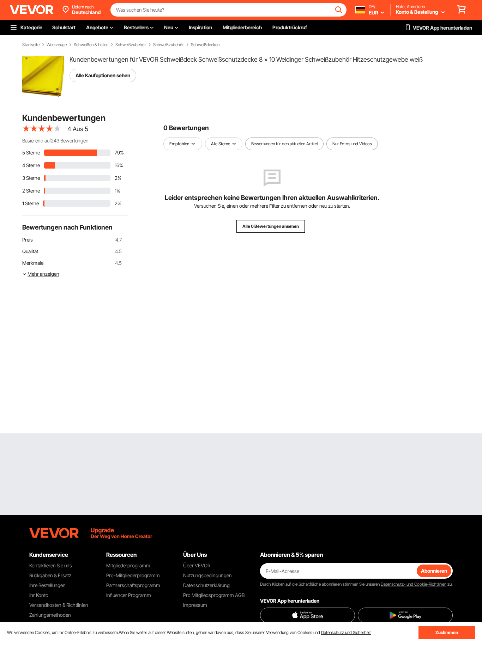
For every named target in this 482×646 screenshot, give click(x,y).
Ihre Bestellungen (47, 585)
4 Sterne (31, 165)
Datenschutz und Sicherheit (346, 632)
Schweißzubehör (130, 44)
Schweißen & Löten (91, 44)
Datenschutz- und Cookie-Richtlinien (413, 584)
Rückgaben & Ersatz (50, 575)
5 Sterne (31, 153)
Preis (27, 240)
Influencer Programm (128, 595)
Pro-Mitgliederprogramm (133, 575)
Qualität (30, 251)
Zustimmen (446, 632)
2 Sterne (31, 191)
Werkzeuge (57, 44)
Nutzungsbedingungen (207, 575)
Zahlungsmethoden (50, 615)
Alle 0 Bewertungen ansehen (270, 226)
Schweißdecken (205, 44)
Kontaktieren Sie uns (50, 565)
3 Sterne (31, 178)
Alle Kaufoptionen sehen (103, 75)
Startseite (31, 44)
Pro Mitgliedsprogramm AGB (214, 595)
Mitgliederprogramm (128, 565)
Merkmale (32, 263)
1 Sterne (30, 203)
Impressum (195, 605)
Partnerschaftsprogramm (133, 585)
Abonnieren (434, 571)
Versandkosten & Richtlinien (58, 605)
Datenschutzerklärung (206, 585)
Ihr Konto (38, 595)
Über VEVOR (196, 565)
